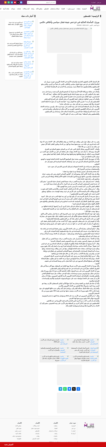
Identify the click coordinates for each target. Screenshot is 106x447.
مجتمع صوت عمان (17, 436)
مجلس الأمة (39, 8)
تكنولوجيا (19, 438)
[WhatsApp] (8, 2)
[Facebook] (21, 2)
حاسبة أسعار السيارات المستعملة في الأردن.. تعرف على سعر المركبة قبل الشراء (80, 350)
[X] (18, 2)
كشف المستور (35, 438)
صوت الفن (18, 428)
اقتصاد (63, 8)
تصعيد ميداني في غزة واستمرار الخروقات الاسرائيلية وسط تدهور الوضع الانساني (15, 64)
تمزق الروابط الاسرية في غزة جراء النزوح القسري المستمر (15, 44)
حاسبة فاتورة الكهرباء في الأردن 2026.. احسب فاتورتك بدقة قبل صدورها (50, 358)
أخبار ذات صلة (27, 16)
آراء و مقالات (26, 8)
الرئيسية (84, 8)
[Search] (29, 2)
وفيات (37, 436)
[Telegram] (12, 2)
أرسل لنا (73, 433)
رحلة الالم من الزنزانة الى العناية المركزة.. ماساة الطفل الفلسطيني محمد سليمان (15, 54)
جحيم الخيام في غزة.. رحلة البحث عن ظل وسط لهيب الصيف (16, 74)
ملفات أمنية (6, 8)
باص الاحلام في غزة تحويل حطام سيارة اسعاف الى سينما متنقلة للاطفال (16, 34)
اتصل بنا (93, 2)
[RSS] (5, 2)
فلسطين (46, 8)
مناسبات (37, 433)
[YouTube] (15, 2)
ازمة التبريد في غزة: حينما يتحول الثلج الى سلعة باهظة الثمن (15, 24)
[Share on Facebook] (78, 389)
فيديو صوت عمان (35, 428)
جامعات (19, 8)
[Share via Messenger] (69, 389)
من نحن (99, 2)
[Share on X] (74, 389)
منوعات (13, 8)
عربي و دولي (71, 8)
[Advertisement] (69, 64)
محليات (78, 8)
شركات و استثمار (54, 8)
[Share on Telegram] (60, 389)
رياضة (32, 8)
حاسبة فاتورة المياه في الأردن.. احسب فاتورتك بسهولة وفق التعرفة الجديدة (81, 358)
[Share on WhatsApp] (65, 389)
